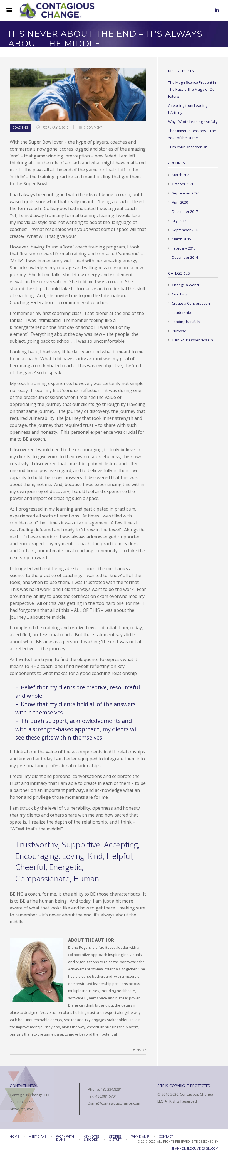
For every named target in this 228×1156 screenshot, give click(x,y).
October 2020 (183, 183)
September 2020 (185, 193)
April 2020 (180, 202)
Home (14, 1136)
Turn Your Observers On (192, 339)
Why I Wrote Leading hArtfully (193, 121)
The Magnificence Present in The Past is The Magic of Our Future (192, 89)
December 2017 (185, 211)
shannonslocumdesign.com (194, 1148)
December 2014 (185, 257)
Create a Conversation (191, 303)
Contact (166, 1136)
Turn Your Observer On (187, 146)
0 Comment (93, 127)
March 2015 (181, 238)
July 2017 (179, 220)
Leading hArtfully (186, 321)
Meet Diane (37, 1136)
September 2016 (185, 229)
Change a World (185, 284)
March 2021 (181, 174)
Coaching (20, 127)
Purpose (179, 330)
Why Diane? (140, 1136)
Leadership (181, 312)
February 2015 (184, 248)
